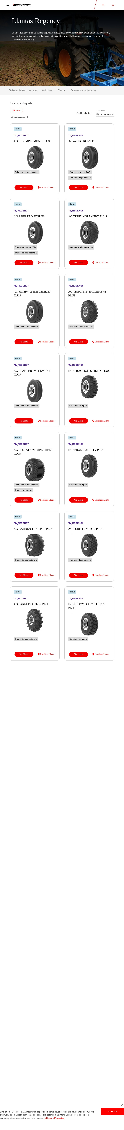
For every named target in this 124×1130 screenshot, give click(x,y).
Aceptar (113, 1111)
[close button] (122, 1105)
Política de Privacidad (37, 1118)
